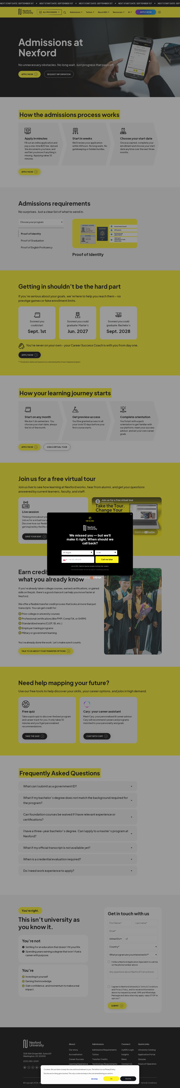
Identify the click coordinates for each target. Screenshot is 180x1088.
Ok (111, 1079)
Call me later (107, 559)
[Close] (131, 514)
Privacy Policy (110, 1069)
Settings (94, 1079)
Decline (128, 1079)
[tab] (90, 519)
